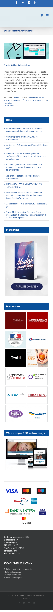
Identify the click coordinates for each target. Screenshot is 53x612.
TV (45, 99)
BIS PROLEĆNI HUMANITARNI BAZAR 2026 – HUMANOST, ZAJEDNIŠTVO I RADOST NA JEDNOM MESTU (25, 166)
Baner (29, 96)
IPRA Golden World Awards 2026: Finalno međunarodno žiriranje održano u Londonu (24, 128)
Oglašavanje (17, 99)
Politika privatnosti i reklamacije (18, 567)
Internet (35, 96)
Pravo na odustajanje (13, 576)
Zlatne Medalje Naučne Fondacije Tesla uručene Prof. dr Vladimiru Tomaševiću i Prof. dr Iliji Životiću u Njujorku (26, 213)
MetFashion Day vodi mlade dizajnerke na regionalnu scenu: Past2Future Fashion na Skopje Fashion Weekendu (24, 194)
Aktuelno (16, 96)
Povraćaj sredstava (12, 573)
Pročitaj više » (9, 104)
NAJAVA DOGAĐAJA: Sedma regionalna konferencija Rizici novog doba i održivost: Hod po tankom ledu (26, 155)
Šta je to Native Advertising (33, 99)
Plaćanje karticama (12, 570)
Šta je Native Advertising (17, 64)
